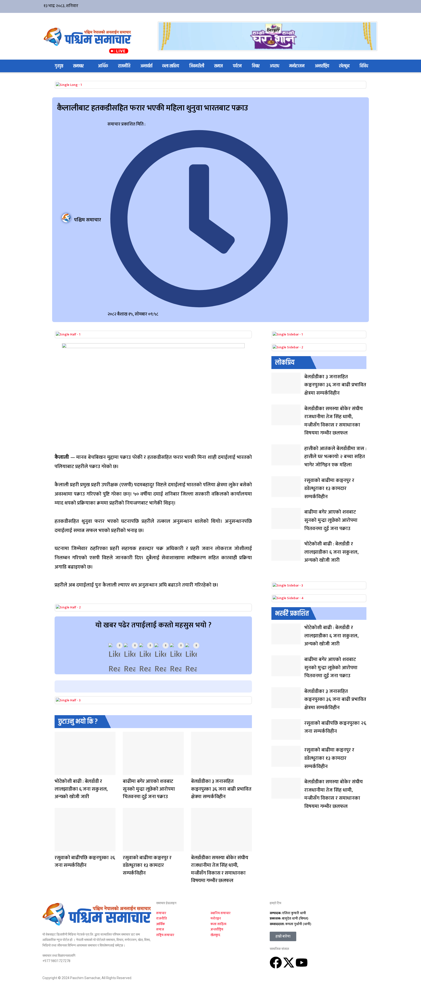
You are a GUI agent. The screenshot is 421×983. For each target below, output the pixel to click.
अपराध (274, 66)
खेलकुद (344, 66)
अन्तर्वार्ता (146, 66)
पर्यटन (237, 66)
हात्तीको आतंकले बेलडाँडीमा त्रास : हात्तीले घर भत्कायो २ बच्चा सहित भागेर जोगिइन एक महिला (335, 456)
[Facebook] (276, 962)
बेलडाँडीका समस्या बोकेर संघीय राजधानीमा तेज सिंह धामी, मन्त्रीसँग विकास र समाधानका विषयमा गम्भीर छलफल (219, 869)
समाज (218, 66)
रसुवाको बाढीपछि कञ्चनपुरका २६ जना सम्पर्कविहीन (85, 861)
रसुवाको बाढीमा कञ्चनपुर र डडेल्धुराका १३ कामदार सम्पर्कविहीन (147, 865)
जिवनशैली (196, 66)
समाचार (78, 66)
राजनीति (124, 66)
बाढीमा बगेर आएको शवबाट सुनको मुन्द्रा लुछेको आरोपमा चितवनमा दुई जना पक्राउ (149, 789)
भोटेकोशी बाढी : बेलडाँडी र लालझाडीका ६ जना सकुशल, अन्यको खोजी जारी (81, 789)
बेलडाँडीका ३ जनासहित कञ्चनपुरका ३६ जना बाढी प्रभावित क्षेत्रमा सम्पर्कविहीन (221, 789)
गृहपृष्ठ (59, 66)
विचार (256, 66)
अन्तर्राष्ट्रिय (322, 66)
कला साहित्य (170, 66)
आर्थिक (103, 66)
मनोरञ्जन (297, 66)
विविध (364, 66)
